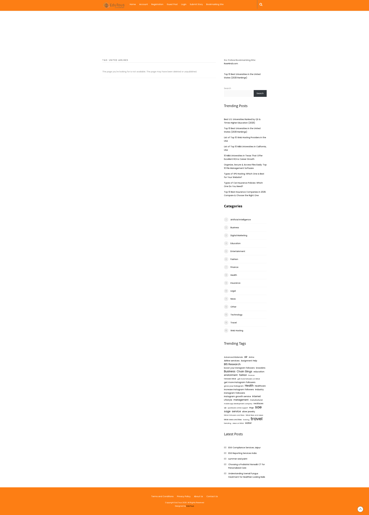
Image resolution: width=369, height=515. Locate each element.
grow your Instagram (234, 386)
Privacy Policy (184, 496)
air (245, 357)
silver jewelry (248, 411)
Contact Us (212, 496)
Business (234, 227)
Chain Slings (244, 371)
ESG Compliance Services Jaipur (244, 447)
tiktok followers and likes (234, 415)
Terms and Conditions (162, 496)
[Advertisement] (184, 38)
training (246, 419)
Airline (251, 357)
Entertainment (237, 251)
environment (231, 375)
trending (227, 423)
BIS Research (232, 364)
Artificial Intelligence (240, 219)
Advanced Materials (233, 357)
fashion (243, 375)
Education (235, 243)
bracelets (260, 368)
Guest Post (172, 4)
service (236, 411)
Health (233, 275)
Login (183, 4)
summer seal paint (237, 458)
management (241, 399)
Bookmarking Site (215, 4)
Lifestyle (228, 400)
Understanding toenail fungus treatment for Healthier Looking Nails (246, 475)
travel (256, 418)
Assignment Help (249, 360)
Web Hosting (236, 330)
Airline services (232, 360)
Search (227, 88)
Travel (233, 322)
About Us (198, 496)
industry (259, 389)
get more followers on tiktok (248, 379)
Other (233, 306)
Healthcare (260, 386)
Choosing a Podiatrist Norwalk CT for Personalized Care (246, 466)
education (259, 371)
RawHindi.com (231, 63)
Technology (236, 314)
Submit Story (196, 4)
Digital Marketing (238, 235)
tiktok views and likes (233, 419)
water (248, 423)
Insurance (235, 283)
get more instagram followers (239, 382)
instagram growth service (237, 396)
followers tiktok (230, 379)
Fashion (234, 259)
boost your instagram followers (239, 368)
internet (256, 396)
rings (251, 407)
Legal (233, 290)
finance (251, 375)
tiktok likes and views (254, 415)
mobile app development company (238, 403)
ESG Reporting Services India (242, 453)
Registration (157, 4)
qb (225, 407)
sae (258, 407)
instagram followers (234, 393)
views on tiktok (238, 423)
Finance (234, 267)
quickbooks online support (238, 408)
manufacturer (256, 400)
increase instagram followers (239, 389)
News (233, 298)
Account (143, 4)
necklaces (258, 403)
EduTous (190, 506)
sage (227, 411)
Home (133, 4)
